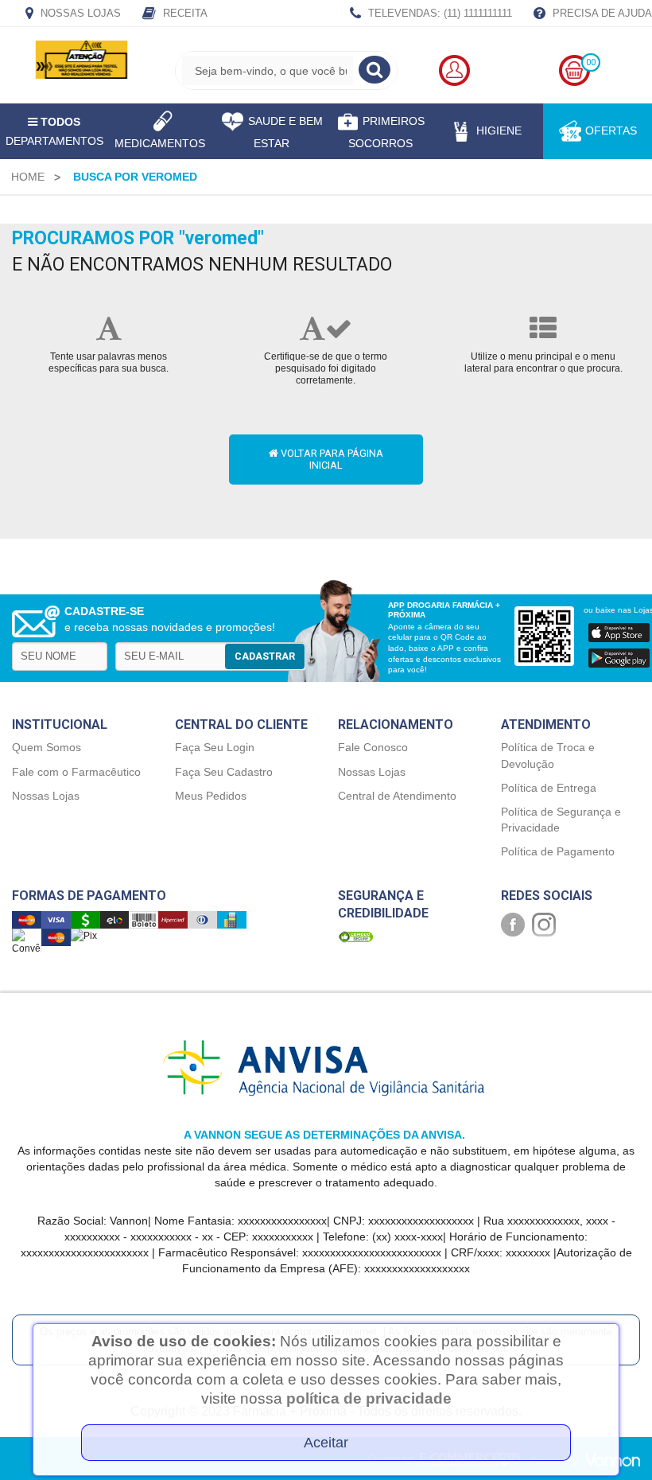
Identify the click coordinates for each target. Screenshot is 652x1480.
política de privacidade (369, 1398)
